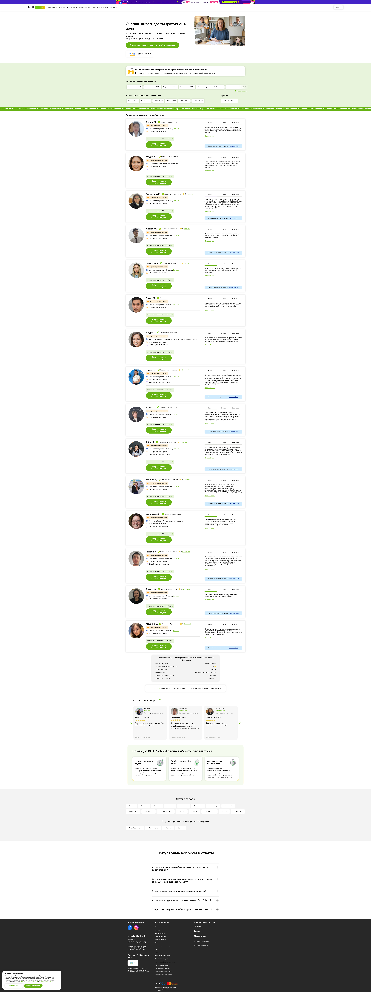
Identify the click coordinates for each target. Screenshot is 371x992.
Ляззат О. (151, 589)
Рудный (181, 811)
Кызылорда (133, 811)
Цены (156, 949)
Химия (180, 828)
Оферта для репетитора (162, 955)
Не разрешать (14, 985)
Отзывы (157, 943)
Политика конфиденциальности (165, 962)
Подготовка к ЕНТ (134, 87)
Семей (194, 811)
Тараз (224, 811)
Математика (153, 828)
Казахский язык (201, 946)
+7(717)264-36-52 (137, 942)
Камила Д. (151, 480)
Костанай (228, 806)
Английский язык (135, 828)
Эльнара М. (152, 263)
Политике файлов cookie (46, 981)
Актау (131, 806)
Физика (168, 828)
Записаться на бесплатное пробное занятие (152, 45)
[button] (368, 2)
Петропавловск (165, 811)
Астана (170, 806)
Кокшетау (213, 806)
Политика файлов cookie (162, 965)
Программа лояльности (162, 968)
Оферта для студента (161, 959)
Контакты (157, 930)
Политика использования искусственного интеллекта (163, 973)
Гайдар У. (151, 552)
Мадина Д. (152, 624)
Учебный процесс (160, 939)
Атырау (183, 806)
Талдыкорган (209, 811)
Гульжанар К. (153, 194)
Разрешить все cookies (33, 985)
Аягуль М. (151, 122)
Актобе (143, 806)
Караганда (198, 806)
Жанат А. (151, 407)
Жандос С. (151, 229)
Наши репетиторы (65, 7)
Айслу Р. (150, 442)
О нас (156, 927)
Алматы (157, 806)
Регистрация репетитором (98, 7)
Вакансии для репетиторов (163, 946)
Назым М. (151, 370)
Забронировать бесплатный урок (158, 145)
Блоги (156, 952)
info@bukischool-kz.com (137, 937)
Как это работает (80, 7)
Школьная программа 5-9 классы (239, 87)
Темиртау (237, 811)
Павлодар (148, 811)
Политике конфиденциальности (29, 981)
